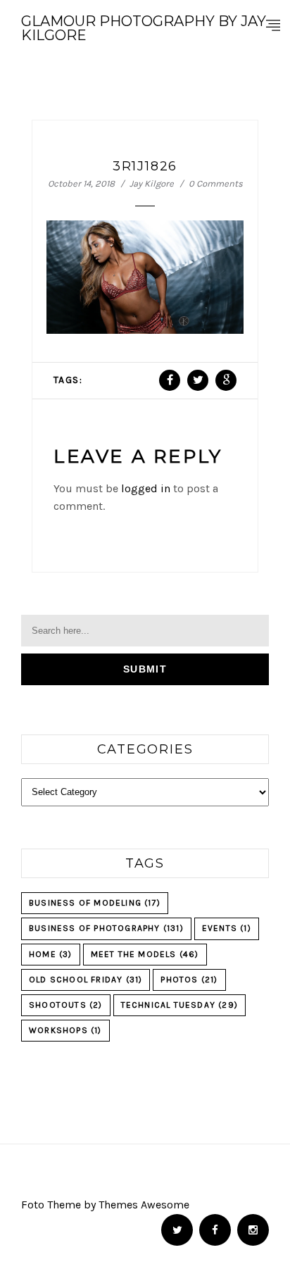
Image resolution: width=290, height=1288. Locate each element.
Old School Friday (85, 979)
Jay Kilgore (152, 183)
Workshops (65, 1030)
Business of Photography (106, 928)
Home (50, 954)
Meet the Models (145, 954)
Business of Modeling (94, 903)
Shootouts (66, 1005)
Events (226, 928)
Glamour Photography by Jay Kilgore (143, 28)
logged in (145, 488)
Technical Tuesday (179, 1005)
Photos (189, 979)
